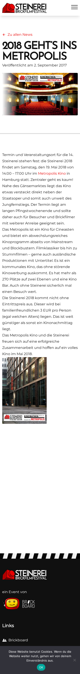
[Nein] (74, 660)
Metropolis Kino (52, 173)
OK (41, 667)
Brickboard (18, 640)
